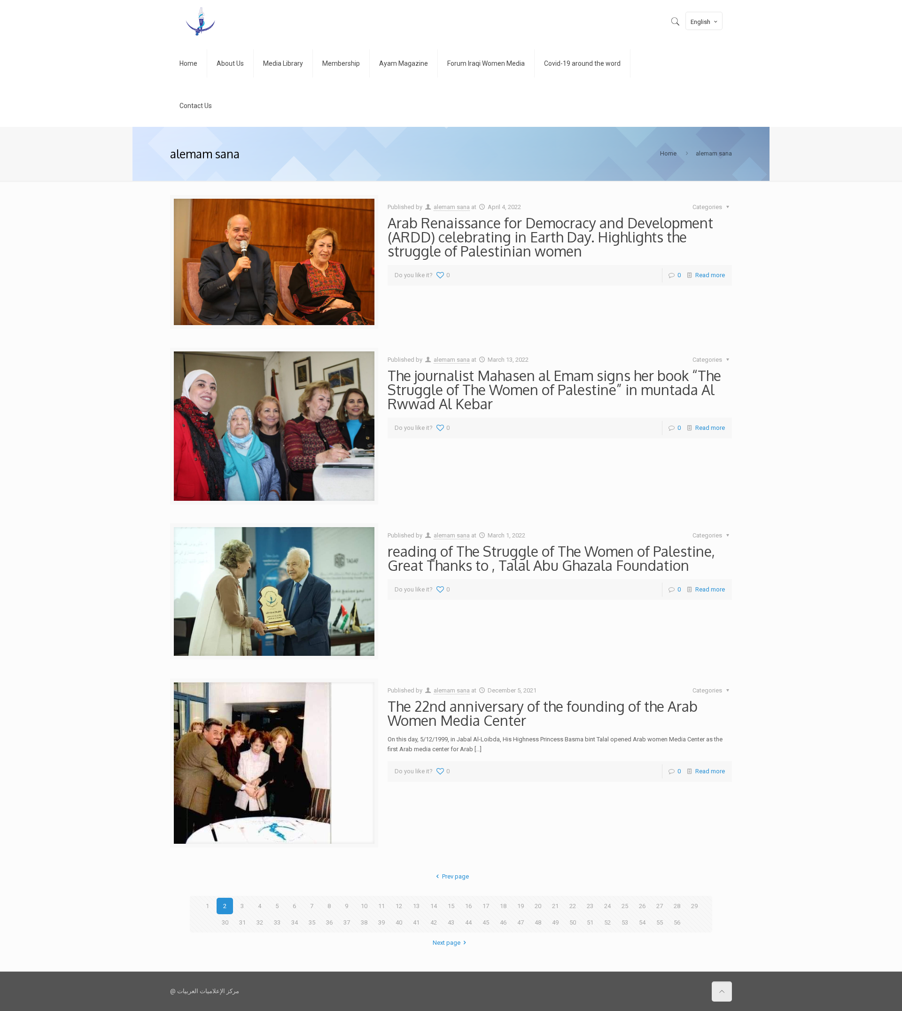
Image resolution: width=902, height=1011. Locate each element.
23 (590, 906)
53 (625, 922)
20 (538, 906)
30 (225, 922)
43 (451, 922)
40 (399, 922)
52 (607, 922)
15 (451, 906)
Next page (446, 942)
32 (260, 922)
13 (416, 906)
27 (659, 906)
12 (399, 906)
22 (572, 906)
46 (503, 922)
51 (590, 922)
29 (694, 906)
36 (329, 922)
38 (364, 922)
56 (677, 922)
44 (468, 922)
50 (572, 922)
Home (668, 153)
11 (381, 906)
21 (555, 906)
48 (538, 922)
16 (468, 906)
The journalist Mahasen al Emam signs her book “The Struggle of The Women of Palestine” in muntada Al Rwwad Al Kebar (554, 389)
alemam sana (452, 206)
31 (242, 922)
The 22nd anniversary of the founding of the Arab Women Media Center (543, 713)
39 (381, 922)
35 (312, 922)
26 (642, 906)
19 (520, 906)
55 (659, 922)
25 (625, 906)
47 (520, 922)
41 (416, 922)
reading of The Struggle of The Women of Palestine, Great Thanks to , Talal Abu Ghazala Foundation (551, 558)
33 (277, 922)
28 (677, 906)
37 (346, 922)
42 (433, 922)
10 (364, 906)
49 (555, 922)
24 (607, 906)
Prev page (455, 876)
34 (294, 922)
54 (642, 922)
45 (485, 922)
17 (485, 906)
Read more (710, 275)
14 (433, 906)
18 (503, 906)
